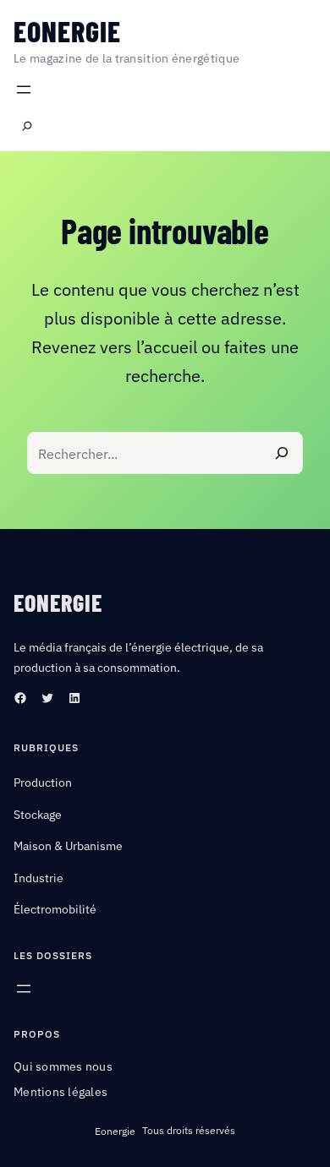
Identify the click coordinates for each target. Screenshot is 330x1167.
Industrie (38, 878)
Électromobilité (55, 909)
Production (43, 782)
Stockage (38, 814)
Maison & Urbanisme (68, 845)
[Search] (282, 453)
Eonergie (67, 31)
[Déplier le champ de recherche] (27, 126)
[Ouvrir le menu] (24, 89)
